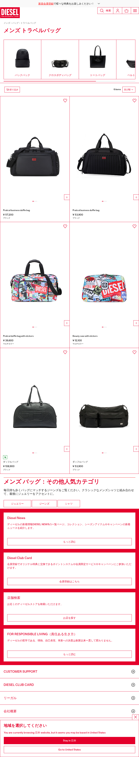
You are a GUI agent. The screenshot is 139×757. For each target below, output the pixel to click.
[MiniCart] (126, 10)
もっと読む (69, 541)
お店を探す (69, 617)
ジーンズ (44, 503)
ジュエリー (17, 503)
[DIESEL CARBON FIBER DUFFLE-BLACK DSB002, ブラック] (35, 148)
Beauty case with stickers (85, 336)
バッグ (15, 23)
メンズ (7, 23)
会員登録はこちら (69, 581)
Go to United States (69, 749)
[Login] (117, 10)
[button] (69, 3)
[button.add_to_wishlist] (65, 100)
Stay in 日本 (69, 740)
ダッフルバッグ (10, 462)
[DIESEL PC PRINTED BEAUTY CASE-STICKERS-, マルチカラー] (104, 274)
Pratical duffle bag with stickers (18, 336)
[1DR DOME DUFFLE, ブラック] (35, 400)
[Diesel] (10, 12)
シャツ (69, 503)
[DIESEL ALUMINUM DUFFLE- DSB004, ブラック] (104, 148)
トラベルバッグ (28, 23)
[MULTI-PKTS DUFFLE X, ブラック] (104, 400)
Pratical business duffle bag (16, 210)
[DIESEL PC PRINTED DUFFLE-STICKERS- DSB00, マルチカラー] (35, 274)
